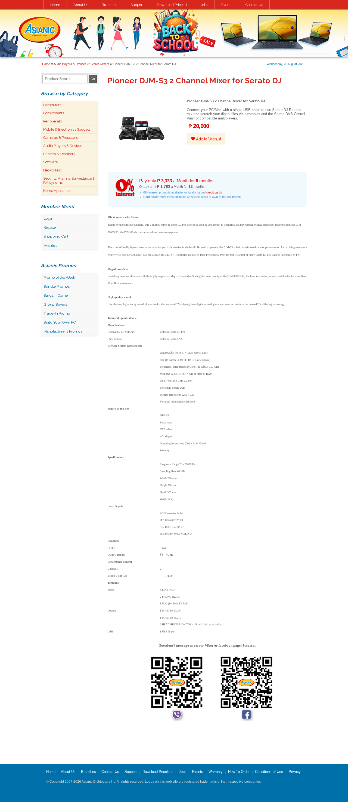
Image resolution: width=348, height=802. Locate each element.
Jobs (204, 5)
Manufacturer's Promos (63, 331)
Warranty (216, 772)
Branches (109, 5)
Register (50, 227)
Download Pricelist (172, 5)
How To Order (239, 772)
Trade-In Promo (57, 313)
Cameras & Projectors (60, 138)
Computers (52, 105)
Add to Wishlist (208, 139)
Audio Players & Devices (70, 64)
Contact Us (254, 5)
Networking (52, 170)
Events (226, 5)
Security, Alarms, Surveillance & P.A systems (69, 180)
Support (137, 5)
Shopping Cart (56, 236)
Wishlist (50, 245)
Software (50, 162)
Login (48, 218)
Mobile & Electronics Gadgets (66, 129)
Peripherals (52, 121)
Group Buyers (55, 304)
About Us (80, 5)
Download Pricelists (157, 772)
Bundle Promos (57, 286)
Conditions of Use (269, 772)
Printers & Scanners (59, 154)
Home (55, 5)
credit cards (214, 192)
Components (53, 113)
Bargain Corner (56, 295)
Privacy (295, 772)
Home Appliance (56, 191)
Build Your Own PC (60, 322)
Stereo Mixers (100, 64)
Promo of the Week (59, 277)
